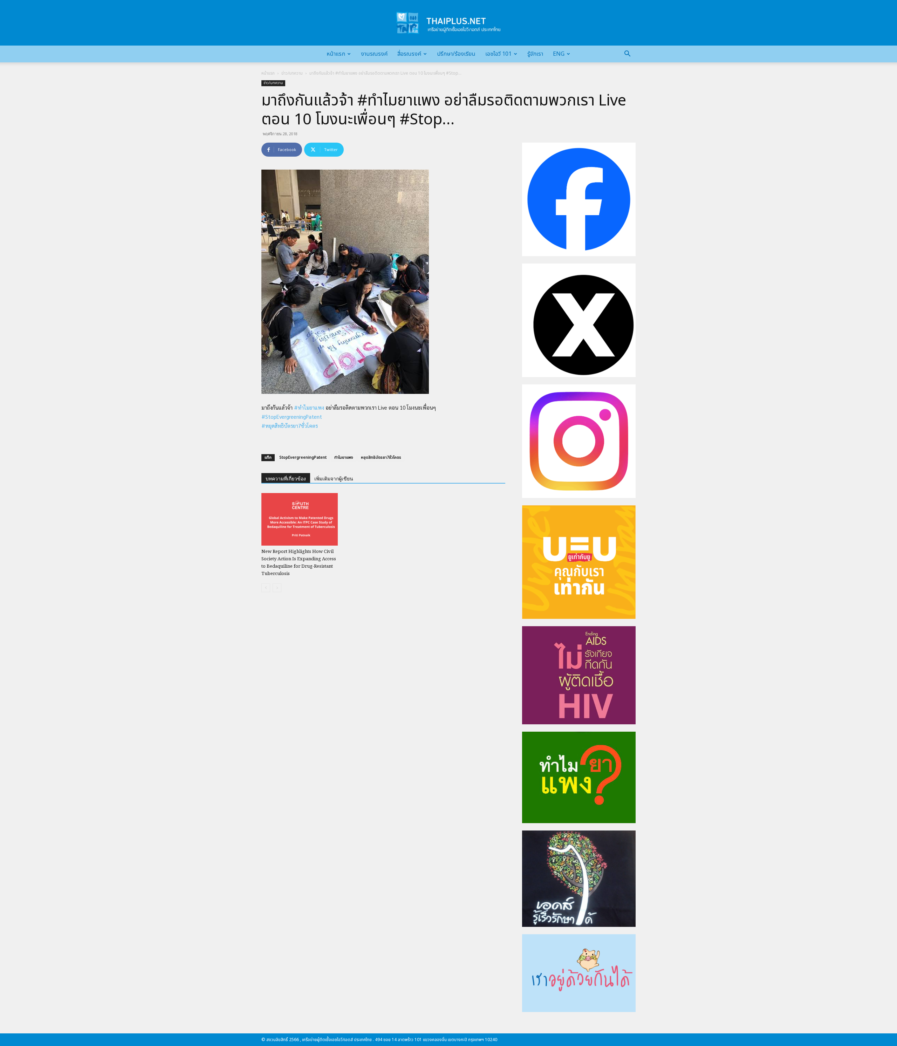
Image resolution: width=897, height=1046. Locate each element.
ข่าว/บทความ (292, 73)
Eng (558, 54)
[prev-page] (265, 587)
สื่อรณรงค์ (409, 54)
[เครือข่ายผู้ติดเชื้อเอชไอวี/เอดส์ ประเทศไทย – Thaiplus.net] (448, 22)
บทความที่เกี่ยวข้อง (286, 478)
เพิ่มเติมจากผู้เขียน (333, 478)
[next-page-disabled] (277, 587)
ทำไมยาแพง (343, 457)
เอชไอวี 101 (498, 54)
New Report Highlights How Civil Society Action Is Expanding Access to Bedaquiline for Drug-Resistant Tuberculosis (298, 562)
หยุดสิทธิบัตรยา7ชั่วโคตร (381, 457)
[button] (627, 54)
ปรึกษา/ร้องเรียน (456, 54)
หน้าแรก (336, 54)
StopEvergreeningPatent (303, 457)
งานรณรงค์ (374, 54)
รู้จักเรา (535, 54)
